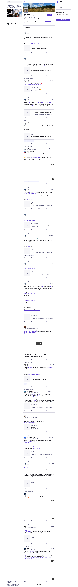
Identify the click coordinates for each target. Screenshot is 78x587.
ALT (52, 179)
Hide (52, 164)
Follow (49, 14)
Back (26, 1)
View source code (13, 585)
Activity (25, 24)
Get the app (14, 584)
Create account (63, 19)
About (13, 581)
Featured (32, 24)
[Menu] (53, 15)
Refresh (25, 312)
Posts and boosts (27, 27)
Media (28, 24)
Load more (39, 584)
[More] (53, 52)
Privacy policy (9, 582)
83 (29, 18)
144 (24, 18)
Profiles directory (17, 581)
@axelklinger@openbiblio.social (29, 15)
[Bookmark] (46, 52)
